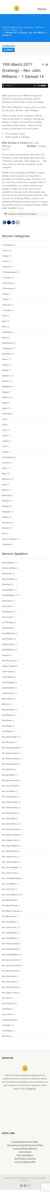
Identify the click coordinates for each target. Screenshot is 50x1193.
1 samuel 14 (12, 214)
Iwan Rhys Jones (9, 661)
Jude (4, 446)
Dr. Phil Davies (8, 622)
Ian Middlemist (8, 650)
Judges (5, 452)
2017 (7, 30)
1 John (5, 250)
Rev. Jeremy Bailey (10, 867)
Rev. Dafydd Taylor (10, 802)
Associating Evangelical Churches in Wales (25, 1145)
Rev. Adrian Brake (9, 737)
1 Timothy (6, 278)
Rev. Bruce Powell (9, 786)
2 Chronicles (7, 283)
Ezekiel (5, 370)
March (14, 30)
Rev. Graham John (9, 840)
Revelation (6, 523)
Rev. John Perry (8, 889)
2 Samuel (6, 305)
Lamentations (8, 457)
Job (3, 419)
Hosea (4, 403)
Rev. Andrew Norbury (11, 759)
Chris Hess (6, 584)
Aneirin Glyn (7, 574)
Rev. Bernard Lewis (10, 780)
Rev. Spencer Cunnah (11, 965)
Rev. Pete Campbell (10, 944)
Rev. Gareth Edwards (10, 829)
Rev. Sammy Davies (10, 960)
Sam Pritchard (8, 1003)
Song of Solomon (9, 539)
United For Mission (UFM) (25, 1162)
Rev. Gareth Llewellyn (11, 835)
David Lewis (7, 606)
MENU (43, 9)
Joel (4, 425)
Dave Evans (7, 601)
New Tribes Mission (25, 1155)
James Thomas (8, 666)
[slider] (44, 85)
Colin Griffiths (7, 590)
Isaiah (4, 408)
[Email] (18, 222)
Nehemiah (6, 495)
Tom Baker (6, 1025)
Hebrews (5, 397)
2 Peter (5, 299)
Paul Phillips (7, 726)
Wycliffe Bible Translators (25, 1158)
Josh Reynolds (8, 682)
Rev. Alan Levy (8, 742)
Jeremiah (6, 414)
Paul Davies (7, 720)
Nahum (5, 490)
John (4, 430)
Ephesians (6, 354)
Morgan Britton (8, 710)
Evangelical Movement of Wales (25, 1142)
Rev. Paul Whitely (9, 938)
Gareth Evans (7, 639)
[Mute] (39, 86)
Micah (4, 484)
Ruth (4, 533)
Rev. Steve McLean (10, 987)
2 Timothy (6, 310)
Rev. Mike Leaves (9, 916)
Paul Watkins (7, 731)
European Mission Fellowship (25, 1148)
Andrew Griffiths (9, 568)
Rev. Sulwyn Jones (10, 993)
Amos (4, 327)
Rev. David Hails (8, 818)
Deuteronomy (8, 343)
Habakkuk (6, 386)
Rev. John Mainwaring (11, 878)
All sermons (8, 50)
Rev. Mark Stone (9, 900)
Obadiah (5, 506)
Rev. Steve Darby (9, 976)
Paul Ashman (7, 715)
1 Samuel (6, 267)
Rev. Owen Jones (9, 927)
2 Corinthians (7, 288)
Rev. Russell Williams (10, 955)
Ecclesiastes (7, 348)
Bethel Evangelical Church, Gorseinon (17, 27)
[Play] (4, 86)
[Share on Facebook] (4, 222)
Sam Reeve (7, 1009)
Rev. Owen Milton (9, 933)
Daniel (4, 338)
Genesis (5, 381)
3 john (4, 316)
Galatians (6, 376)
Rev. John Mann (8, 884)
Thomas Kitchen (9, 1020)
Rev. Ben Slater (8, 775)
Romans (5, 528)
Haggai (5, 392)
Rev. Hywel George (9, 851)
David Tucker (7, 617)
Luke (4, 468)
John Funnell (7, 672)
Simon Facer (7, 1014)
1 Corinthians (7, 245)
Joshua (5, 441)
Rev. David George (9, 813)
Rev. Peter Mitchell (9, 949)
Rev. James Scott (9, 857)
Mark (4, 473)
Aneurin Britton (8, 579)
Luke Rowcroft (8, 693)
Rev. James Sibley (9, 862)
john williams (31, 214)
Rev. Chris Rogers (9, 797)
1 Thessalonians (9, 272)
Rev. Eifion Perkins (9, 824)
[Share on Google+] (13, 222)
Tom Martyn (7, 1031)
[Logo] (16, 8)
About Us (31, 1089)
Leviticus (5, 463)
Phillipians (6, 512)
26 (21, 30)
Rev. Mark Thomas (10, 905)
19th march (21, 214)
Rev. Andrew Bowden (11, 748)
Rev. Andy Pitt (8, 769)
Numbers (6, 501)
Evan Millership (8, 633)
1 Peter (5, 261)
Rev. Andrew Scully (10, 764)
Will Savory (6, 1036)
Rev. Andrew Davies (10, 753)
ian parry (5, 655)
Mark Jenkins (7, 699)
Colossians (6, 332)
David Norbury (8, 612)
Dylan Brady (7, 628)
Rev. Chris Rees (8, 791)
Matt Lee (5, 704)
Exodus (5, 365)
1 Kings (5, 256)
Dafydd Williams (8, 595)
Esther (4, 359)
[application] (25, 86)
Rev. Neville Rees (9, 922)
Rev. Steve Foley (9, 982)
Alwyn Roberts (8, 563)
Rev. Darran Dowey (10, 807)
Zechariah (6, 544)
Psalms (5, 517)
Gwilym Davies (8, 644)
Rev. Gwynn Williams (10, 846)
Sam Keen (6, 998)
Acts (4, 321)
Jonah (4, 435)
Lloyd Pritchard (8, 688)
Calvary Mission (25, 1152)
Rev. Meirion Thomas (11, 911)
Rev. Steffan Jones (10, 971)
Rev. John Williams (9, 895)
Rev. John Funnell (9, 873)
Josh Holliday (7, 677)
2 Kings (5, 294)
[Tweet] (9, 222)
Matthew (6, 479)
